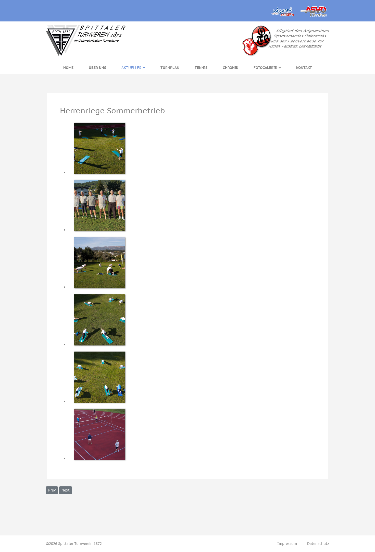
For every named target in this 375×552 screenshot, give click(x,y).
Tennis (201, 67)
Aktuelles (131, 67)
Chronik (230, 67)
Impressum (287, 543)
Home (68, 67)
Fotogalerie (265, 67)
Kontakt (304, 67)
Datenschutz (318, 543)
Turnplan (169, 67)
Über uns (97, 67)
